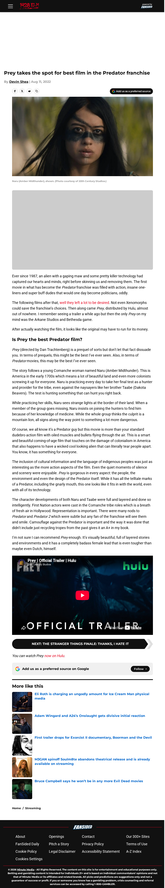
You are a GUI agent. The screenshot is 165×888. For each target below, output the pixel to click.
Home (16, 808)
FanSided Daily (27, 844)
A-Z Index (133, 851)
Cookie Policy (26, 851)
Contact (88, 836)
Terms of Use (136, 844)
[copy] (36, 91)
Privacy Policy (93, 844)
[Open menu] (10, 6)
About (20, 836)
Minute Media (25, 869)
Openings (56, 836)
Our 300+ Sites (138, 836)
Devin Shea (18, 82)
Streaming (33, 808)
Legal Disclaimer (62, 851)
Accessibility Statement (101, 851)
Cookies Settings (28, 859)
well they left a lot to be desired (84, 303)
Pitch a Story (59, 844)
